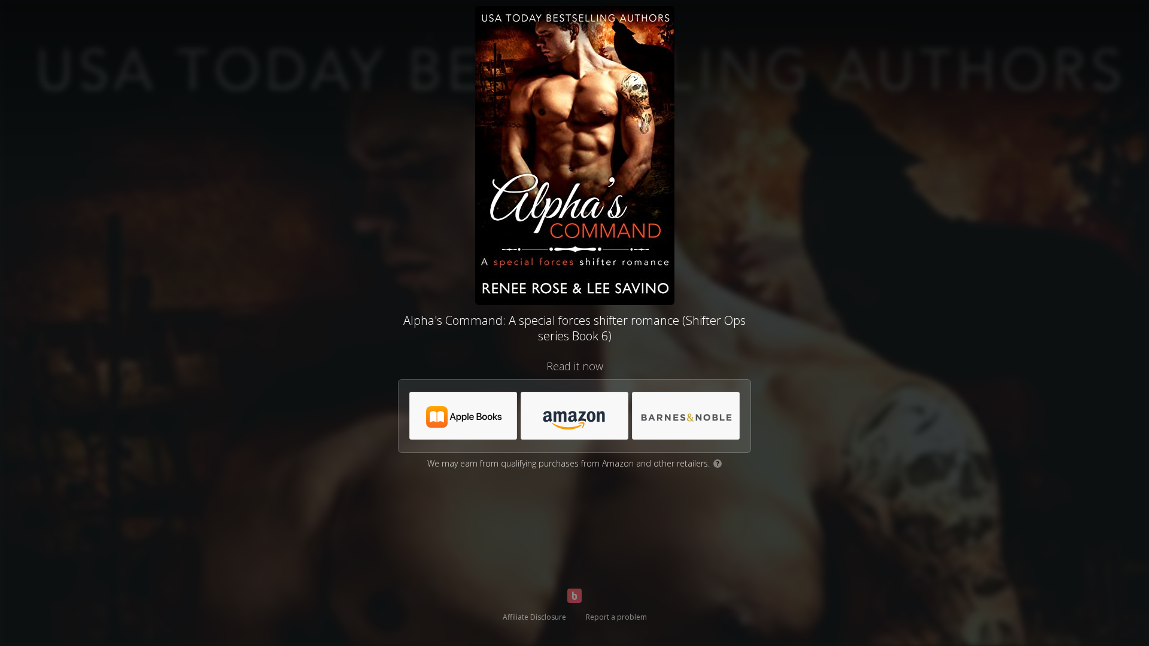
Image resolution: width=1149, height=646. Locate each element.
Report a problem (616, 617)
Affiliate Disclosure (534, 617)
